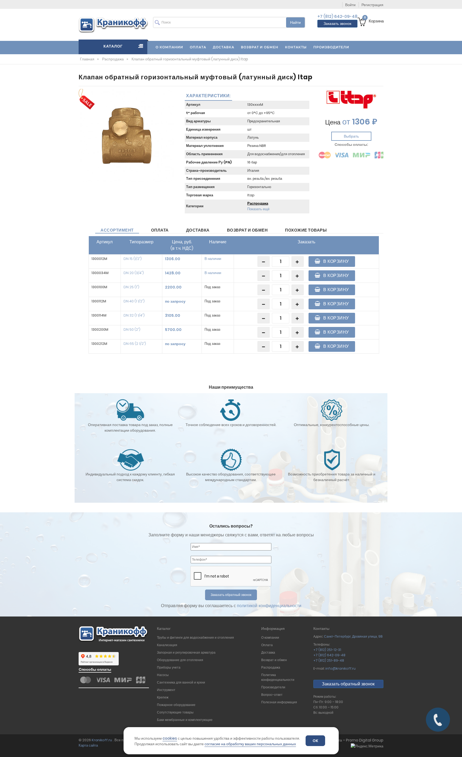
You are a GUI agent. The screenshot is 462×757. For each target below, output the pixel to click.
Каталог (164, 628)
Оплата (160, 230)
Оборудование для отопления (180, 660)
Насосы (163, 675)
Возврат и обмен (247, 230)
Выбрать (351, 136)
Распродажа (257, 203)
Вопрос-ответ (272, 694)
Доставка (198, 230)
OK (315, 740)
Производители (273, 687)
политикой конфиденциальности (269, 606)
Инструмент (166, 690)
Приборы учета (168, 667)
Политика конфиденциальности (278, 677)
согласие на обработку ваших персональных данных (250, 744)
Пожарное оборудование (176, 705)
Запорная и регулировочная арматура (186, 652)
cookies (170, 738)
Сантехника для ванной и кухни (181, 682)
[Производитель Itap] (351, 99)
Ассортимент (117, 230)
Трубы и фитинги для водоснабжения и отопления (195, 637)
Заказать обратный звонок (348, 684)
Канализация (167, 645)
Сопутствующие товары (175, 712)
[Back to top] (456, 747)
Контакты (321, 628)
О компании (270, 637)
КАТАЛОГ (113, 46)
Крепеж (162, 697)
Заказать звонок (337, 23)
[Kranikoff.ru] (114, 24)
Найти (295, 22)
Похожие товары (306, 230)
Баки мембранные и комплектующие (185, 719)
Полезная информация (279, 702)
